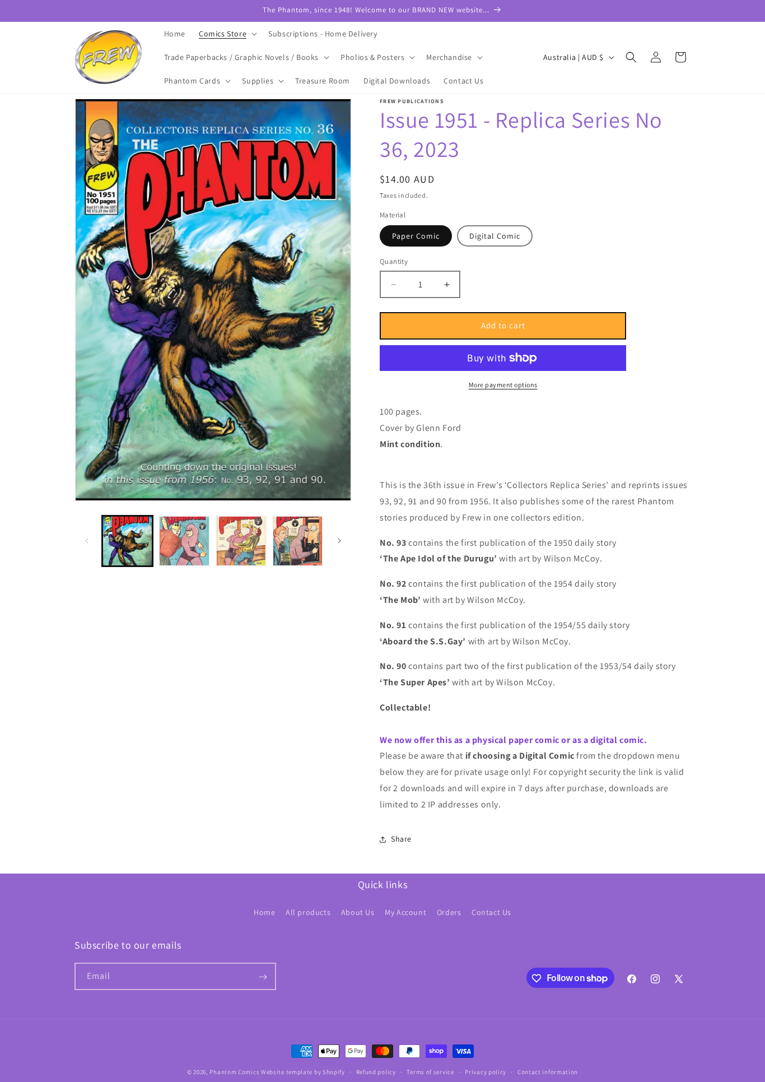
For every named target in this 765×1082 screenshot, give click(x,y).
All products (308, 912)
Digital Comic (494, 236)
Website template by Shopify (303, 1072)
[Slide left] (86, 540)
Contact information (547, 1071)
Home (264, 912)
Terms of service (430, 1071)
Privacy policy (485, 1071)
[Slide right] (339, 540)
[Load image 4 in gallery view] (297, 541)
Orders (449, 912)
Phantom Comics (234, 1072)
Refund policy (376, 1071)
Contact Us (491, 912)
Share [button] (401, 839)
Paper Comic (416, 236)
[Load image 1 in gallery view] (127, 541)
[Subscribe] (262, 977)
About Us (358, 912)
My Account (405, 912)
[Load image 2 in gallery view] (183, 541)
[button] (227, 33)
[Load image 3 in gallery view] (241, 541)
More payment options (503, 384)
